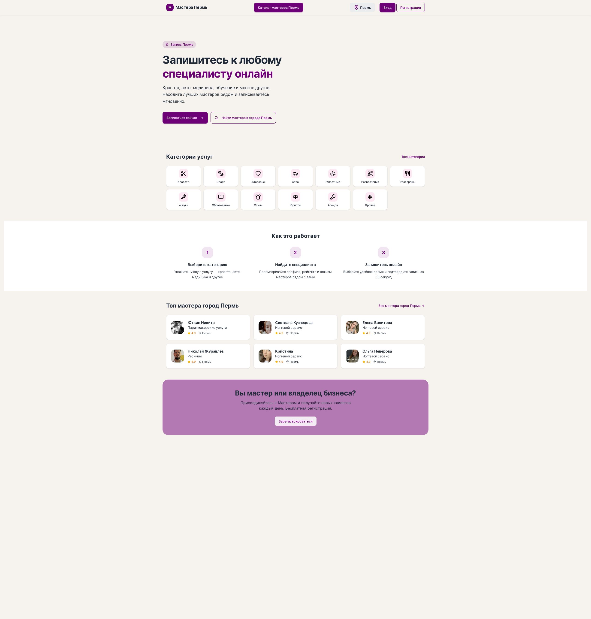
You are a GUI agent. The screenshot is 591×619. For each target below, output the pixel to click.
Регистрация (410, 7)
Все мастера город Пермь (399, 306)
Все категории (413, 157)
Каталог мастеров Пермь (278, 7)
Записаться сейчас (181, 118)
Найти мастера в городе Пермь (246, 118)
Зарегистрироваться (296, 421)
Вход (387, 7)
